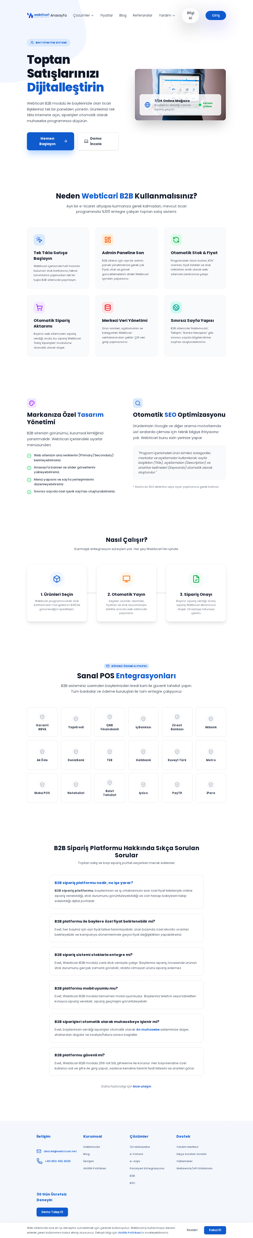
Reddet (192, 1230)
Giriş (216, 15)
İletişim (88, 1161)
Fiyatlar (107, 15)
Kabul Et (215, 1230)
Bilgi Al (190, 15)
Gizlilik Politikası (94, 1168)
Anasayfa (58, 15)
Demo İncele (96, 141)
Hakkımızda (91, 1147)
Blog (122, 15)
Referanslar (142, 15)
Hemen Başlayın (47, 141)
